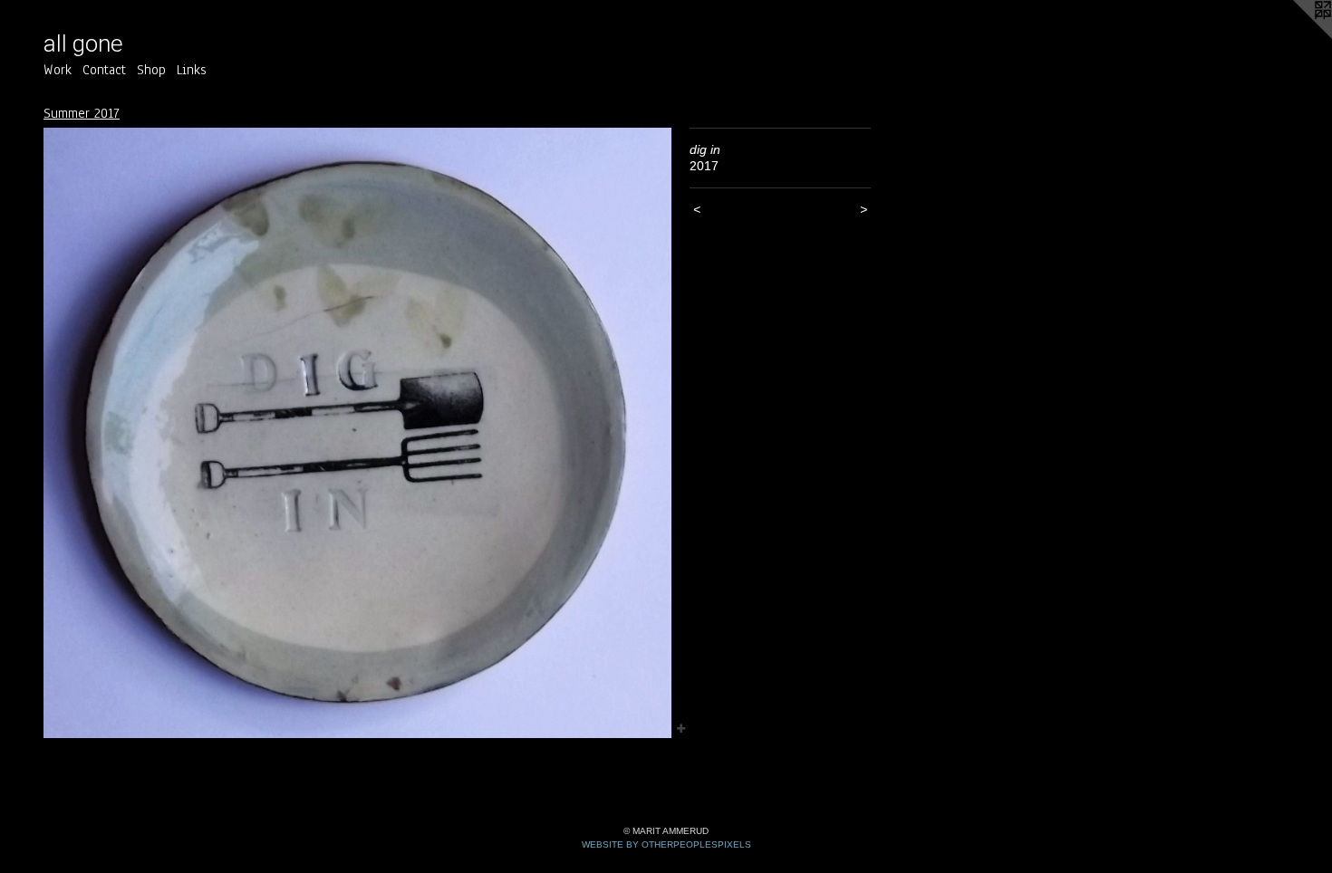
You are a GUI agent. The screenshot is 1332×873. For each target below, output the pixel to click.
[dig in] (357, 433)
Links (192, 70)
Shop (151, 70)
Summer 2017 (81, 113)
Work (57, 70)
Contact (104, 70)
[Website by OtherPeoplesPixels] (1296, 36)
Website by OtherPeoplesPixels (666, 844)
